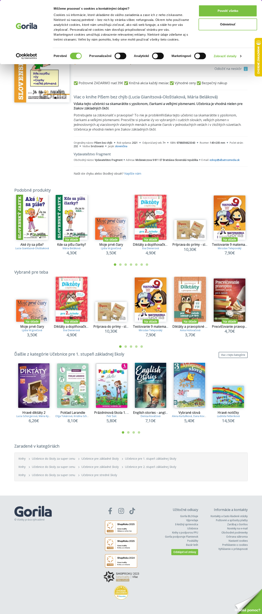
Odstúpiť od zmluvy (184, 552)
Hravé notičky (228, 412)
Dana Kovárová (202, 416)
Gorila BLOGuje (189, 516)
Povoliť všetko (228, 11)
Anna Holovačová (190, 330)
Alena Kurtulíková (182, 416)
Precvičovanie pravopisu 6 (232, 326)
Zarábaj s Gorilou (237, 524)
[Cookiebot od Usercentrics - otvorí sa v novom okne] (26, 56)
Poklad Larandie (72, 412)
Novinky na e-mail (237, 528)
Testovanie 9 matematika (231, 244)
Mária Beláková (71, 248)
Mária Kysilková (47, 416)
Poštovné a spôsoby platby (232, 520)
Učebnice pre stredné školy (99, 475)
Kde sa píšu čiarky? (71, 244)
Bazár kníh (192, 545)
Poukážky (192, 540)
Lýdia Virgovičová (111, 248)
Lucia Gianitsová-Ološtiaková (32, 248)
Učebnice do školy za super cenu (53, 458)
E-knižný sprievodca (186, 524)
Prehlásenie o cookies (235, 545)
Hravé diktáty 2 (33, 412)
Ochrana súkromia (237, 536)
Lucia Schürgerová (26, 416)
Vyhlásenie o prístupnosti (233, 549)
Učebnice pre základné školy (100, 458)
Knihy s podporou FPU (185, 532)
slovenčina (121, 146)
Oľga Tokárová (63, 416)
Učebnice (192, 528)
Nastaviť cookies (238, 540)
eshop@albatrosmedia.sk (224, 160)
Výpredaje (192, 520)
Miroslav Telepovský (229, 248)
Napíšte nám (132, 173)
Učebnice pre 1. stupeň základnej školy (150, 458)
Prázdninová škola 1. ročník (115, 412)
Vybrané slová (189, 412)
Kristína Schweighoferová (88, 416)
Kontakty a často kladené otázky (229, 516)
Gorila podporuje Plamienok (181, 536)
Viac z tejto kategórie (233, 355)
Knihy (22, 458)
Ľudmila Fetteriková (228, 416)
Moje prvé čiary (111, 244)
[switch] (120, 56)
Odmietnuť (228, 24)
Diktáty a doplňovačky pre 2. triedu (159, 244)
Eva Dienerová (150, 248)
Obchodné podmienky (234, 532)
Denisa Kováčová (150, 416)
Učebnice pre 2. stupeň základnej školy (150, 467)
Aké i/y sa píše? (32, 244)
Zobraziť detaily (225, 56)
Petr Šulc (112, 416)
